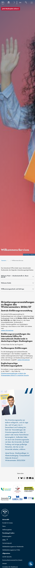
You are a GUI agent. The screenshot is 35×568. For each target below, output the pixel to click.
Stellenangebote (7, 530)
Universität (5, 519)
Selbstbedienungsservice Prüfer (11, 550)
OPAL (4, 540)
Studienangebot (6, 536)
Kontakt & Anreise (7, 523)
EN (20, 3)
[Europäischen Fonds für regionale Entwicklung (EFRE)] (29, 498)
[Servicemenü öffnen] (31, 564)
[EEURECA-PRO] (17, 498)
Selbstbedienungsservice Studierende (12, 547)
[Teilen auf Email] (30, 478)
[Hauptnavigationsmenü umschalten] (31, 2)
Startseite (3, 260)
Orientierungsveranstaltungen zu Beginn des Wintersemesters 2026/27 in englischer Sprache (15, 374)
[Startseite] (2, 3)
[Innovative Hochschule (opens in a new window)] (6, 498)
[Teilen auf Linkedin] (27, 478)
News (4, 526)
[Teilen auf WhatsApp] (24, 478)
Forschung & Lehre (8, 533)
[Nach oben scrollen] (31, 557)
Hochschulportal (7, 543)
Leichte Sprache (6, 557)
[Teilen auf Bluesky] (21, 478)
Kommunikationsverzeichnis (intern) (12, 560)
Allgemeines (6, 553)
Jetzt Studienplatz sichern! (10, 9)
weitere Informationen (7, 330)
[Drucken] (33, 478)
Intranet (4, 563)
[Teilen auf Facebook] (19, 478)
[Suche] (26, 2)
